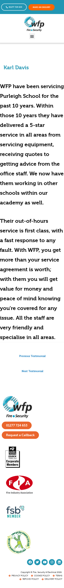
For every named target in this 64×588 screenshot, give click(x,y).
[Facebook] (30, 562)
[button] (32, 36)
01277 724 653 (15, 7)
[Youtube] (45, 562)
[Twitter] (37, 562)
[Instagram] (52, 562)
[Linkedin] (59, 562)
